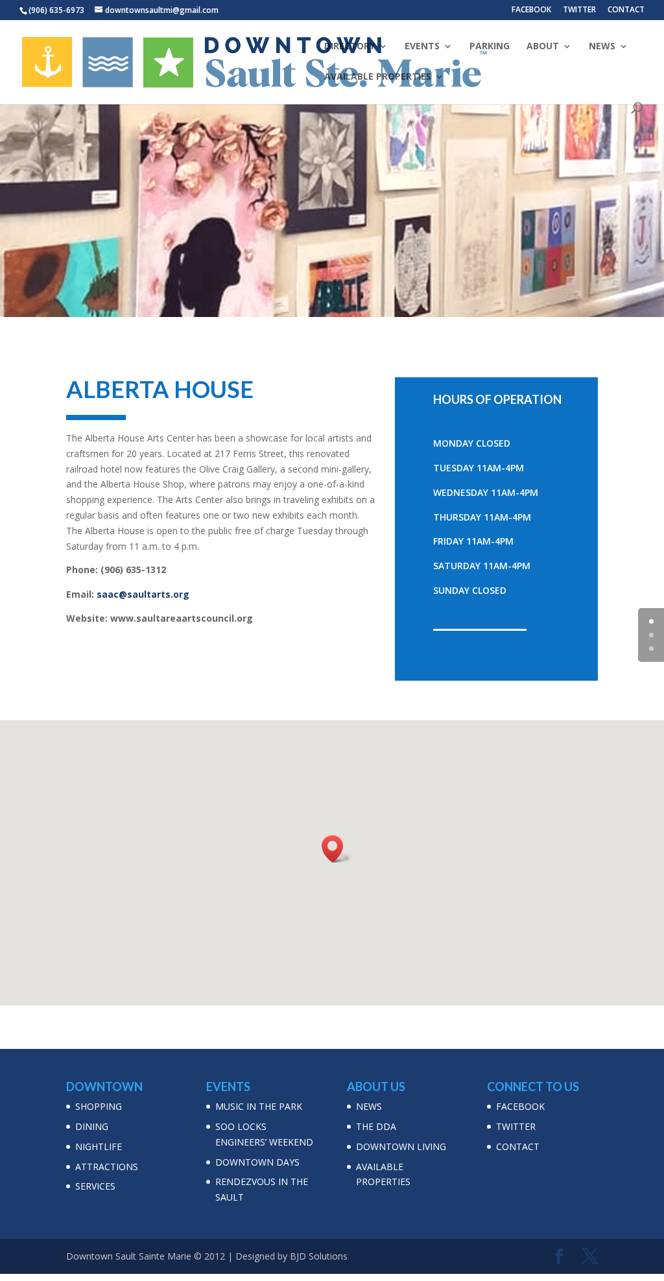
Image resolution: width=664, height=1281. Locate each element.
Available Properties (377, 77)
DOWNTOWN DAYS (257, 1162)
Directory (349, 46)
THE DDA (376, 1126)
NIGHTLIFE (98, 1146)
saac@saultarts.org (143, 594)
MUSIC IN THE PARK (258, 1106)
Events (422, 46)
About (543, 46)
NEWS (369, 1106)
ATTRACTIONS (106, 1166)
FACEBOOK (531, 10)
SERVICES (95, 1186)
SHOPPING (98, 1106)
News (602, 46)
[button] (336, 849)
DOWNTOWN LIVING (401, 1146)
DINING (91, 1126)
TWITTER (579, 10)
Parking (489, 46)
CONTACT (626, 10)
